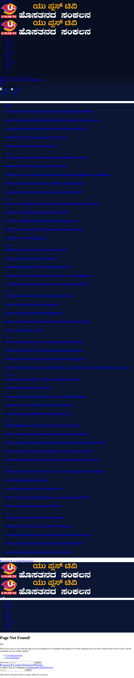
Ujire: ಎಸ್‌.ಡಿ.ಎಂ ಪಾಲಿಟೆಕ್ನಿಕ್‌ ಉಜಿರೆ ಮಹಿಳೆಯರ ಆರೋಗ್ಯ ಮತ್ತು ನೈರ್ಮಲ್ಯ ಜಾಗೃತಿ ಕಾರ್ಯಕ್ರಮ (41, 221)
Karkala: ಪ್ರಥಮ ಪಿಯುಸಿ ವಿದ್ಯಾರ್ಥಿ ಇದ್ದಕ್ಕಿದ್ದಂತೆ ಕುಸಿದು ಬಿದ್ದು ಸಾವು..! (31, 146)
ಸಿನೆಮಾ (8, 69)
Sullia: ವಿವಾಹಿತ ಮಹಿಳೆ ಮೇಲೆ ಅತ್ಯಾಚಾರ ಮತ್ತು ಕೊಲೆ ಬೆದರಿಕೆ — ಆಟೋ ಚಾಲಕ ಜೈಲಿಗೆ (38, 526)
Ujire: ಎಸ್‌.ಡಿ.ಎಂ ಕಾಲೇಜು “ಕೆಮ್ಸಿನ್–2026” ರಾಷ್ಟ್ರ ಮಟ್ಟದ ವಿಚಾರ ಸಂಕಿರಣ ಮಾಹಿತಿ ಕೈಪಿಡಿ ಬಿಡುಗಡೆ (44, 229)
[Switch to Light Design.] (4, 82)
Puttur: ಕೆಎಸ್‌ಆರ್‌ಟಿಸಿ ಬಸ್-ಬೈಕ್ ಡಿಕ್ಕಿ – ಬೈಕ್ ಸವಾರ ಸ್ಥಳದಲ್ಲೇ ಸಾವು (31, 304)
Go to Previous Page (13, 655)
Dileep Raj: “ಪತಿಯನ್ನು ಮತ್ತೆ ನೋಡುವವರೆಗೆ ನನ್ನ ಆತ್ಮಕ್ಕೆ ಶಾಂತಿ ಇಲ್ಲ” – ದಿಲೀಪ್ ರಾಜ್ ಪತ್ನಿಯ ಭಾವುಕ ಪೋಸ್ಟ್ (47, 497)
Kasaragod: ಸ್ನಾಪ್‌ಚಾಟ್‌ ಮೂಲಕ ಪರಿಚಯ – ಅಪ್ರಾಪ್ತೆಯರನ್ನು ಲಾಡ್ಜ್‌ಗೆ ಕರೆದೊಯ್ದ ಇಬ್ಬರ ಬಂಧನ (42, 379)
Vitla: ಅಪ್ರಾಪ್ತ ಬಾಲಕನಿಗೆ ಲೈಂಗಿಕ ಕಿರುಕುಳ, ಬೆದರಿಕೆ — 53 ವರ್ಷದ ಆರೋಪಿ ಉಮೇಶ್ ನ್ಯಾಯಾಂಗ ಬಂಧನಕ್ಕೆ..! (46, 284)
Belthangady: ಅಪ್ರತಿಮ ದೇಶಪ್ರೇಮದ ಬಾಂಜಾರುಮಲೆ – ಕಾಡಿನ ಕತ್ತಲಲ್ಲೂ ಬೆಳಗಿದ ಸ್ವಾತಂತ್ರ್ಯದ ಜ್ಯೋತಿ (44, 183)
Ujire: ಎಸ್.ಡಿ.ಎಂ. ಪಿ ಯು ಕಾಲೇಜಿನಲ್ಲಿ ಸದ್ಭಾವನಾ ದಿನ (26, 238)
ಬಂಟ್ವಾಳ (8, 65)
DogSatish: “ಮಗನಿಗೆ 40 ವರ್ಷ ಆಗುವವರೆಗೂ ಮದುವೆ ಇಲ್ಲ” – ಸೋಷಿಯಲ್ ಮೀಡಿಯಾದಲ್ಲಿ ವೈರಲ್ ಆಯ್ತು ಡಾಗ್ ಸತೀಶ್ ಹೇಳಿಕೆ (54, 471)
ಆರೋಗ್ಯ (8, 58)
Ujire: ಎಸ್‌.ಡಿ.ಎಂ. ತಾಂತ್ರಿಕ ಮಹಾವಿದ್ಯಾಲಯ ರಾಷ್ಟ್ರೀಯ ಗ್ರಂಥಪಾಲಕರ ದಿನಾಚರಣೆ (36, 212)
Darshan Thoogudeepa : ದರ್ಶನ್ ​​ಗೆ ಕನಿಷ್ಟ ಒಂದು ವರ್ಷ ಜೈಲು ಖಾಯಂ (34, 488)
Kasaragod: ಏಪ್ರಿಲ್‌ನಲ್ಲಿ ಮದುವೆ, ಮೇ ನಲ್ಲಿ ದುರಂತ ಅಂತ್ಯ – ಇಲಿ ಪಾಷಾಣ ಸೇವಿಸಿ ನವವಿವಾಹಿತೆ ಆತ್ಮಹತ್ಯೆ (45, 396)
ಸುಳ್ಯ (7, 72)
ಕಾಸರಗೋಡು (10, 62)
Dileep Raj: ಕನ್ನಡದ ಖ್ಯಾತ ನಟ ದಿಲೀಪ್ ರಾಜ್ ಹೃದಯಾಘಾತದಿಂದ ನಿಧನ (33, 506)
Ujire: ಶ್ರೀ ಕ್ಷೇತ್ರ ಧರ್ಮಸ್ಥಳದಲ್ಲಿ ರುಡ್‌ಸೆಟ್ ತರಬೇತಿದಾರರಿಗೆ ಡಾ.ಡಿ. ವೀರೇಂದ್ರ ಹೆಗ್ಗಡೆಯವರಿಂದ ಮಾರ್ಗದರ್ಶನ (46, 128)
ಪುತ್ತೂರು (8, 55)
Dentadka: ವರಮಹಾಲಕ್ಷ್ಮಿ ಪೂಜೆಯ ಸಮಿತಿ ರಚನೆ (24, 330)
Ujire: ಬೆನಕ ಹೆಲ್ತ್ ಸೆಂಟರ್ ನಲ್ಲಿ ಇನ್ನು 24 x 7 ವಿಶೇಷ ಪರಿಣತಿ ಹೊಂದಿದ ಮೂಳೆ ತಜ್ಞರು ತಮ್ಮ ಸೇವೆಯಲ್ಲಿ (44, 350)
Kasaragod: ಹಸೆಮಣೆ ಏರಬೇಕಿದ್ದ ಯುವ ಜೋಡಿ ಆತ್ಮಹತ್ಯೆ (27, 388)
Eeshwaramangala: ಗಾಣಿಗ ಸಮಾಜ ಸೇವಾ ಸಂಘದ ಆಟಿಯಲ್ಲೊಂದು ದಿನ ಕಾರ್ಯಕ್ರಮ (39, 296)
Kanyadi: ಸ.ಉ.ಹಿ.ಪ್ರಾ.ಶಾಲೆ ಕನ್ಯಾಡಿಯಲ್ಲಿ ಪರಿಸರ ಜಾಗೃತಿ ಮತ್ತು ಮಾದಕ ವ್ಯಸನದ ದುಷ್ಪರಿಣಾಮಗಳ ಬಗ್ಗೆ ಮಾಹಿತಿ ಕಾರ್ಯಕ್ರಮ (52, 120)
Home (7, 39)
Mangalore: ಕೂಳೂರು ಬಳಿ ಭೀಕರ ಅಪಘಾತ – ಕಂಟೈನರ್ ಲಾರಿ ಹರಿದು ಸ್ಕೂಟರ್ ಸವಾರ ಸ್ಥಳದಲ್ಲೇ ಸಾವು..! (45, 359)
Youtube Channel (9, 93)
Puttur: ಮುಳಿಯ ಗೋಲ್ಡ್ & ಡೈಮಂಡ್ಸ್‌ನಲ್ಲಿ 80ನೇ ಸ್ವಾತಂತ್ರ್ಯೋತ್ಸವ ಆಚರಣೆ (33, 313)
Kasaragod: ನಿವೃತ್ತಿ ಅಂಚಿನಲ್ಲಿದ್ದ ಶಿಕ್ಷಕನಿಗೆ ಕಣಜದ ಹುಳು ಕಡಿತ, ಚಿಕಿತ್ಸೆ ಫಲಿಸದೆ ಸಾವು (37, 414)
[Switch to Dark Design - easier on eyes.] (1, 82)
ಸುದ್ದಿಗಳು (8, 41)
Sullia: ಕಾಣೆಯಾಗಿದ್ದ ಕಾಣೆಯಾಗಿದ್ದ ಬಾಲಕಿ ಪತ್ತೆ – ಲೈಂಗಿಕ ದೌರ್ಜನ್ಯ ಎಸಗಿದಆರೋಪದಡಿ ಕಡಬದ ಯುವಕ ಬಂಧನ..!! (48, 535)
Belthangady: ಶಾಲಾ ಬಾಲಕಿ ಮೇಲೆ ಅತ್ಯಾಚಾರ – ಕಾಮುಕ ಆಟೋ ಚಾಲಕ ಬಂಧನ (36, 137)
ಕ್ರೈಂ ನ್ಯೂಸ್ (9, 52)
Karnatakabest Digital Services (40, 667)
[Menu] (3, 597)
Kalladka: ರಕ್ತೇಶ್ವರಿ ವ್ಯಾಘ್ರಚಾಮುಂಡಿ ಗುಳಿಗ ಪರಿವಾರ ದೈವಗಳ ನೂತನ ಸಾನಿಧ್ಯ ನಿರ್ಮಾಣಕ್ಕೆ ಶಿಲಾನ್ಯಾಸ (43, 425)
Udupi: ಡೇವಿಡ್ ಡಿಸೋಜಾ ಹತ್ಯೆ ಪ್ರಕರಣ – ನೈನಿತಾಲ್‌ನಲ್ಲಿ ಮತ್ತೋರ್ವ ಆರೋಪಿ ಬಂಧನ (38, 267)
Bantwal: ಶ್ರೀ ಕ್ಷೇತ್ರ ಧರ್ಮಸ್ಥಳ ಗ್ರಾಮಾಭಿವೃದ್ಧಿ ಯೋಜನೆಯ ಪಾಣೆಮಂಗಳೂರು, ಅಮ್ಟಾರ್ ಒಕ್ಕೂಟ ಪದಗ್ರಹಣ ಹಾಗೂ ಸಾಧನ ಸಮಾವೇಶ (55, 442)
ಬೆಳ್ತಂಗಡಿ (8, 45)
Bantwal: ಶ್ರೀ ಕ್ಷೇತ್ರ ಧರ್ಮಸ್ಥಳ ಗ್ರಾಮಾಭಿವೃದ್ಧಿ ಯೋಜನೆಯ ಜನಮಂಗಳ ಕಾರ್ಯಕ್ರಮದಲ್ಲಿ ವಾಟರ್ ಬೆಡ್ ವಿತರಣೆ (46, 434)
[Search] (1, 85)
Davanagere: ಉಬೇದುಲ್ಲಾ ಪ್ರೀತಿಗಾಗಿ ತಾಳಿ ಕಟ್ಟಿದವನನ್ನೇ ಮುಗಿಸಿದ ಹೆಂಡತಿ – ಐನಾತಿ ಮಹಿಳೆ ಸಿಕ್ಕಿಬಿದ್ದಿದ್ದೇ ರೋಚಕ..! (49, 275)
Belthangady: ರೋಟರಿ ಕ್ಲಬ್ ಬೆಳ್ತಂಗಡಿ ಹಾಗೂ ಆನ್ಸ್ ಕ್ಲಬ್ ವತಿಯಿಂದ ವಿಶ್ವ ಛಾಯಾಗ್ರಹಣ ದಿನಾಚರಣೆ (43, 192)
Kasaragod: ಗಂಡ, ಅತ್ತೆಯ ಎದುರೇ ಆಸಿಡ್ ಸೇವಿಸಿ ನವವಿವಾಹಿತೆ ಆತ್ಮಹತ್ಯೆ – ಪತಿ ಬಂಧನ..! (40, 405)
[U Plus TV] (11, 89)
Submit (28, 670)
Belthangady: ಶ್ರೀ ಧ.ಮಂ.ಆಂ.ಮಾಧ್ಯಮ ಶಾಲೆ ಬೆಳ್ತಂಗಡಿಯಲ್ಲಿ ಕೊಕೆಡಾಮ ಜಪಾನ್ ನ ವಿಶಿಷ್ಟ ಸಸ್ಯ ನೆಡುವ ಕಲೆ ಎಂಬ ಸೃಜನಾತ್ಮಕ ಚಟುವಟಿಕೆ (57, 175)
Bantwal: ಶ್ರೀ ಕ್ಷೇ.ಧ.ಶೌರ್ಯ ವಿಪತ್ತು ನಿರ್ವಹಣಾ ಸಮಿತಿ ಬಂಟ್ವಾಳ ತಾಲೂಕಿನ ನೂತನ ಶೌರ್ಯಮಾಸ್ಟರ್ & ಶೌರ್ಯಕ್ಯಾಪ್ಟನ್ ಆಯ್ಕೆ (52, 460)
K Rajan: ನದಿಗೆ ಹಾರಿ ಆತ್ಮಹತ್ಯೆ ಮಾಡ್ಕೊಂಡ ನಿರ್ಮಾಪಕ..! (26, 480)
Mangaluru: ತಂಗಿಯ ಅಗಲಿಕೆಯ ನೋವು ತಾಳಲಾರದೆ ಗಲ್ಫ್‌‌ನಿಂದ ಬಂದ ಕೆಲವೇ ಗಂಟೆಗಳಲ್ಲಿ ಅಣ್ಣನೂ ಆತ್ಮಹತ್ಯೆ (46, 321)
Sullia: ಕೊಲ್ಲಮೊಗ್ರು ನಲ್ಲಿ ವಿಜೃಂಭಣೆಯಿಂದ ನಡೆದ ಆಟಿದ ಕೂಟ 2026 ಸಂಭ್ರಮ (35, 517)
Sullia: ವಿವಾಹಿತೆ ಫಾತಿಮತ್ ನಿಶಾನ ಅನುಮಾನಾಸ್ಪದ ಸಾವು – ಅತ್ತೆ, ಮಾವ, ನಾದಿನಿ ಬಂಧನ (38, 552)
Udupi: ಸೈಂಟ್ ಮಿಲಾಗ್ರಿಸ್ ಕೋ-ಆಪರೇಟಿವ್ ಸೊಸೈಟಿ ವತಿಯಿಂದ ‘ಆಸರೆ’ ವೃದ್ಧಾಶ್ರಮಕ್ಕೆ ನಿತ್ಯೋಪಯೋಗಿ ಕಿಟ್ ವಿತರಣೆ (48, 111)
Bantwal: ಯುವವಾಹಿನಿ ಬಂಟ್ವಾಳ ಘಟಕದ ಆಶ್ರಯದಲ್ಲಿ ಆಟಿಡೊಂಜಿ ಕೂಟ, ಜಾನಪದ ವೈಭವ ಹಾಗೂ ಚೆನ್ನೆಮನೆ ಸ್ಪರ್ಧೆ (49, 451)
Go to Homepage (12, 658)
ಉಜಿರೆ (7, 48)
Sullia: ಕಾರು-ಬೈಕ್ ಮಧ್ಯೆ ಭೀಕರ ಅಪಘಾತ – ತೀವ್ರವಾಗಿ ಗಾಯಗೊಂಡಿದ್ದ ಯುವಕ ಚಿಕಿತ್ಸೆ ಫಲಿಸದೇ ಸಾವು (43, 342)
